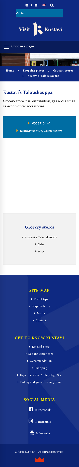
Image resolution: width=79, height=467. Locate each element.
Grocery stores (63, 70)
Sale (41, 244)
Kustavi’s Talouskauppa (41, 237)
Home (10, 70)
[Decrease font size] (27, 5)
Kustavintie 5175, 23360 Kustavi (41, 131)
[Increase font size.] (36, 5)
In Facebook (43, 410)
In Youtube (43, 433)
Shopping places (34, 70)
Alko (41, 251)
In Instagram (43, 422)
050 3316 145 (41, 123)
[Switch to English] (44, 5)
